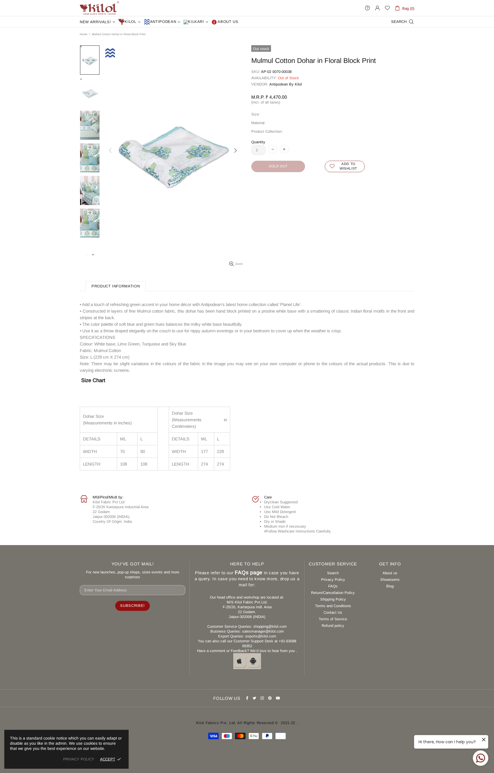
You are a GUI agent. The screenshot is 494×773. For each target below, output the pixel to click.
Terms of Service (333, 619)
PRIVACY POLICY (78, 759)
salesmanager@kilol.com (263, 631)
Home (83, 34)
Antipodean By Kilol (285, 84)
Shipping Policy (333, 599)
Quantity (258, 142)
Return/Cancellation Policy (333, 593)
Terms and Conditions (333, 606)
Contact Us (333, 612)
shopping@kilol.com (270, 626)
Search (333, 573)
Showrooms (390, 579)
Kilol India (99, 8)
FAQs (333, 586)
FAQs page (248, 572)
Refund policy (333, 625)
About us (390, 573)
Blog (390, 586)
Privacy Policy (333, 579)
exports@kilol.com (260, 636)
